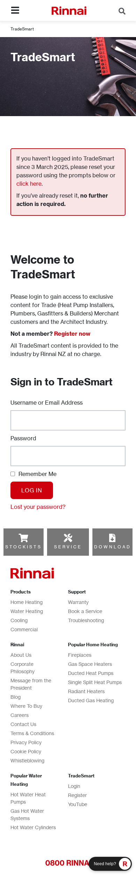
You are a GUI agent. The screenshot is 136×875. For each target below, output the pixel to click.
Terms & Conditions (32, 733)
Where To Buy (26, 706)
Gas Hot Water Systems (27, 814)
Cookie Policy (25, 751)
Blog (15, 697)
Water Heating (26, 611)
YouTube (77, 804)
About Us (20, 655)
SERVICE (68, 546)
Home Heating (26, 602)
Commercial (24, 629)
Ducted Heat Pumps (90, 673)
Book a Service (85, 611)
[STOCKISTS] (23, 538)
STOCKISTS (23, 546)
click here (28, 183)
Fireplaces (79, 655)
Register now (72, 333)
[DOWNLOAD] (112, 538)
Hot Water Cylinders (33, 827)
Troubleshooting (86, 620)
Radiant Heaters (86, 691)
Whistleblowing (27, 760)
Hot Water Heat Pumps (28, 798)
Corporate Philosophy (22, 667)
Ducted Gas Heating (91, 700)
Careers (19, 715)
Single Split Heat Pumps (95, 682)
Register (77, 795)
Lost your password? (38, 506)
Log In (31, 490)
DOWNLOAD (112, 546)
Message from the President (30, 684)
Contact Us (23, 724)
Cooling (19, 620)
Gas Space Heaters (90, 664)
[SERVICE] (68, 538)
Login (74, 786)
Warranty (78, 602)
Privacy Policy (25, 742)
